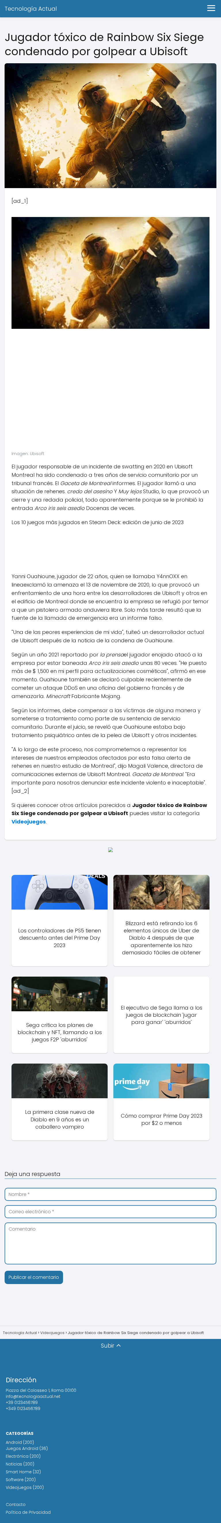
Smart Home (19, 1472)
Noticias (14, 1464)
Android (14, 1442)
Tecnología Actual (31, 9)
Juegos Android (22, 1448)
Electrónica (17, 1456)
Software (15, 1480)
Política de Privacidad (28, 1512)
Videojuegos (19, 1487)
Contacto (16, 1504)
